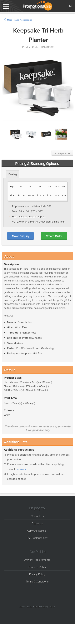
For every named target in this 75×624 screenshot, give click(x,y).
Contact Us (37, 516)
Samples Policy (37, 567)
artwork (21, 469)
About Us (37, 523)
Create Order (54, 236)
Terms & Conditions (37, 581)
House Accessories (22, 20)
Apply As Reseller (37, 530)
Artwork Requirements (37, 559)
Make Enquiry (20, 236)
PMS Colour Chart (37, 538)
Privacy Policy (37, 574)
